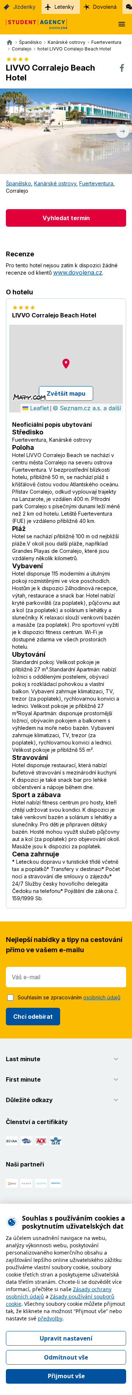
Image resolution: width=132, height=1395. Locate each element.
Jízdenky (24, 7)
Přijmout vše (66, 1376)
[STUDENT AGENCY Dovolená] (33, 24)
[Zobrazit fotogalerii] (66, 131)
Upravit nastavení (66, 1338)
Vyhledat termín (66, 218)
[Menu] (121, 24)
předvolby (50, 1318)
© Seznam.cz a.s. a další (86, 408)
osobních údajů (101, 997)
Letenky (64, 7)
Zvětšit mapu (66, 393)
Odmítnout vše (66, 1357)
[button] (66, 364)
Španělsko (18, 183)
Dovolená (105, 7)
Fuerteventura (96, 183)
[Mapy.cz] (29, 397)
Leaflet (38, 408)
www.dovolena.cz (77, 272)
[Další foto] (122, 131)
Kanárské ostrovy (55, 183)
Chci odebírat (33, 1016)
